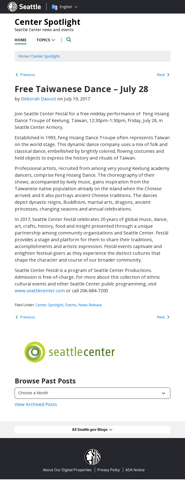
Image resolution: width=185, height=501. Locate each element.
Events (70, 304)
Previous (27, 74)
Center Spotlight (47, 21)
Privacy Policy (108, 469)
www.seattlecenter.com (40, 291)
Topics (43, 39)
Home (20, 39)
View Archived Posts (36, 404)
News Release (90, 304)
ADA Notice (135, 469)
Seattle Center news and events (44, 29)
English (66, 6)
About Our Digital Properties (67, 469)
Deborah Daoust (38, 99)
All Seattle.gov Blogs (90, 429)
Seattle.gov (17, 2)
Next (161, 74)
